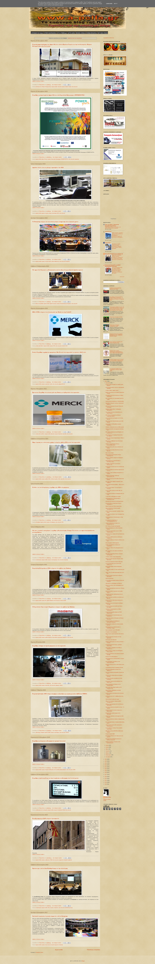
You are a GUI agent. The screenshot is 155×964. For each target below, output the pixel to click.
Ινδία (59, 478)
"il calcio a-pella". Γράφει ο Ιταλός (112, 390)
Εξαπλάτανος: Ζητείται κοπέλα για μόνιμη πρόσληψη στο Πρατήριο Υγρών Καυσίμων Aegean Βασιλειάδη (117, 246)
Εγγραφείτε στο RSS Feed (109, 37)
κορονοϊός (47, 384)
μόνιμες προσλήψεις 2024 (54, 213)
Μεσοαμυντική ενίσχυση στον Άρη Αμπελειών (114, 501)
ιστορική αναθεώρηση (49, 769)
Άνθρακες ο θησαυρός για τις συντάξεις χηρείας (115, 427)
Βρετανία (52, 433)
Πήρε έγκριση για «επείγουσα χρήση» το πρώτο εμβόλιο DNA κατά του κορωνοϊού (56, 442)
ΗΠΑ (54, 345)
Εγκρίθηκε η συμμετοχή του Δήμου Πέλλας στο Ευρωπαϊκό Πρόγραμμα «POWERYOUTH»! (58, 95)
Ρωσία (51, 384)
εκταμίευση (56, 907)
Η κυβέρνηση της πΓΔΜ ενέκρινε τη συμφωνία (45, 818)
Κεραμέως (69, 303)
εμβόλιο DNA (47, 478)
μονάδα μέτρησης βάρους (61, 769)
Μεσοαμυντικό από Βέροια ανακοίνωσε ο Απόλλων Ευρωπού (114, 739)
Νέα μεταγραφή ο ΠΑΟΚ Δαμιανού (112, 542)
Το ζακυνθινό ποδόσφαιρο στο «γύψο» (113, 496)
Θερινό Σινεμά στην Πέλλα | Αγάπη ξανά (113, 506)
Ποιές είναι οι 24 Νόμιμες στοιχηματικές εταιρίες (114, 326)
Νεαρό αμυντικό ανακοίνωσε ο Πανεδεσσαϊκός (115, 401)
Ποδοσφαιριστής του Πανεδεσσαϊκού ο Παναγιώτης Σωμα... (113, 499)
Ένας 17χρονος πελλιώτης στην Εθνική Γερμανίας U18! (116, 342)
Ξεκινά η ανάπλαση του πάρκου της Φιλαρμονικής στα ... (113, 524)
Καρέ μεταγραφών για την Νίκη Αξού (113, 629)
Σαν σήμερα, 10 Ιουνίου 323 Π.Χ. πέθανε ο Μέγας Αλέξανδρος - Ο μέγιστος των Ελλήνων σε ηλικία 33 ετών (117, 298)
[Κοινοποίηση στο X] (67, 85)
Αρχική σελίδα (54, 86)
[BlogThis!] (65, 85)
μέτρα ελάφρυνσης (55, 261)
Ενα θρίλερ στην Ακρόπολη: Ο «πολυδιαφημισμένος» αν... (111, 521)
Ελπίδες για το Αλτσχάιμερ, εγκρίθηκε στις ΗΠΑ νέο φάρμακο (50, 487)
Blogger (83, 960)
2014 (106, 780)
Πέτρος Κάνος (108, 797)
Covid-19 (63, 345)
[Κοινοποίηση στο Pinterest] (70, 85)
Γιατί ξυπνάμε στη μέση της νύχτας (112, 699)
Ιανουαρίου (108, 756)
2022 (106, 764)
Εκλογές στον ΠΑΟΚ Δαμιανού (112, 656)
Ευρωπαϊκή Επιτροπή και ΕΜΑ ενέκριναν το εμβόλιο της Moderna (51, 568)
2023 (106, 763)
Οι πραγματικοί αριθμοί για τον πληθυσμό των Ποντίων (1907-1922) (116, 369)
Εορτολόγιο (113, 218)
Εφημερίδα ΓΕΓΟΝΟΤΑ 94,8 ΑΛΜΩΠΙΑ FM (114, 253)
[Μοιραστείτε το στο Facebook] (68, 85)
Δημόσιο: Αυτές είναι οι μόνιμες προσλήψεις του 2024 (48, 167)
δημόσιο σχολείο (53, 303)
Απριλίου (107, 751)
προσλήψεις (56, 732)
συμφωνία (61, 859)
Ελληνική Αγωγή (63, 303)
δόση (49, 907)
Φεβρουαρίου (108, 754)
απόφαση (42, 732)
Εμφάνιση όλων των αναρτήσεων (75, 38)
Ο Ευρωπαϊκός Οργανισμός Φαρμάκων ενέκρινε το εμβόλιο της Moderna (53, 607)
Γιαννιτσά (59, 86)
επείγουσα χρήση (54, 478)
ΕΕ (45, 600)
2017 (106, 774)
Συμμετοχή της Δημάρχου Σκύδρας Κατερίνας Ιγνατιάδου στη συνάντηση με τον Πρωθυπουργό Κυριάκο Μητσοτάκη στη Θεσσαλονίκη (117, 257)
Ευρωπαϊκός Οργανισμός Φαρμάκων (59, 637)
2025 (106, 759)
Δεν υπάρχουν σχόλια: (56, 84)
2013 (106, 782)
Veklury (61, 685)
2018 (106, 772)
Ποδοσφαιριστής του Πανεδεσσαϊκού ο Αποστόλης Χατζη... (113, 461)
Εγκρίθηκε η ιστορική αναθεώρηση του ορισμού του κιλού (48, 741)
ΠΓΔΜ (51, 859)
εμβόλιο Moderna (50, 600)
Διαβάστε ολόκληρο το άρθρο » (38, 81)
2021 (106, 766)
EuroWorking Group (68, 907)
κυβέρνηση (47, 859)
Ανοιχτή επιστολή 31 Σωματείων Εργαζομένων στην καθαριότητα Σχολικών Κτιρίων (116, 335)
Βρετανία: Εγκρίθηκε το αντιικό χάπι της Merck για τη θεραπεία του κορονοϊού (55, 392)
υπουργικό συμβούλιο (67, 859)
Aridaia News (108, 242)
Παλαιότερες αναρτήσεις (93, 949)
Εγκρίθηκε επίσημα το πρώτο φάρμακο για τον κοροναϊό (48, 646)
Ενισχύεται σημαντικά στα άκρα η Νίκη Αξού (114, 561)
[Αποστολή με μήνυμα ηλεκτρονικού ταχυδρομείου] (64, 85)
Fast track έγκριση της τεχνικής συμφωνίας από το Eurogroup (49, 916)
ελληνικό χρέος (48, 261)
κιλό (55, 769)
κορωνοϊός (62, 478)
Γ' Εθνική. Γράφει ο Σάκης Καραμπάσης (113, 556)
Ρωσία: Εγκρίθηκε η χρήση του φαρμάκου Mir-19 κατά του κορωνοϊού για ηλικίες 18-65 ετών (59, 352)
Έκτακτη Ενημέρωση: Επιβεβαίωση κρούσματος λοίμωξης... (112, 622)
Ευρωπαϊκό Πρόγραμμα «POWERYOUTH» (59, 159)
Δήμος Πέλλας (44, 159)
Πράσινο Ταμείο (68, 86)
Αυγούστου (108, 382)
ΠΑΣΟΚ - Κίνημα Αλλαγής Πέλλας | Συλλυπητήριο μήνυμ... (112, 444)
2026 (106, 381)
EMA (65, 600)
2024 (106, 761)
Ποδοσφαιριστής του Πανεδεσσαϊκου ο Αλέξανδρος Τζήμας (113, 628)
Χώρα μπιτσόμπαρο (109, 578)
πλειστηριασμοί (54, 559)
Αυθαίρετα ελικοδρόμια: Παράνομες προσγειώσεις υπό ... (112, 476)
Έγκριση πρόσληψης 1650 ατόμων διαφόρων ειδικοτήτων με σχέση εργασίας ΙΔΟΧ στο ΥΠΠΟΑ (59, 694)
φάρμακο (57, 685)
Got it (115, 3)
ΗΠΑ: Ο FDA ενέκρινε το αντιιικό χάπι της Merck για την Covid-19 (51, 312)
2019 (106, 770)
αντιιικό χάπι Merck (39, 345)
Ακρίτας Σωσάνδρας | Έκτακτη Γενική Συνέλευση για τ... (113, 742)
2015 (106, 778)
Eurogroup (67, 261)
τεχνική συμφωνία (54, 944)
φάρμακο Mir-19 (62, 384)
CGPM (74, 769)
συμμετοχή (77, 159)
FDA (66, 345)
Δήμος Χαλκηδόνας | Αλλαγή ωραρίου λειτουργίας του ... (113, 509)
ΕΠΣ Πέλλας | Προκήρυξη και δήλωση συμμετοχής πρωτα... (113, 416)
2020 (106, 768)
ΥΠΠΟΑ (67, 732)
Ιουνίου (107, 747)
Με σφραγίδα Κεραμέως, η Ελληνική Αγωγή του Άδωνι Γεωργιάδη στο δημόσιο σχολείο (57, 270)
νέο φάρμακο (52, 522)
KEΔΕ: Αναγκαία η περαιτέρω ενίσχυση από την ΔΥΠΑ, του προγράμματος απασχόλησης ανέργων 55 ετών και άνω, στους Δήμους (117, 235)
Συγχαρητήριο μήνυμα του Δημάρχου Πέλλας (114, 667)
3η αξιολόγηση (38, 907)
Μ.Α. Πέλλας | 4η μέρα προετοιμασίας (113, 526)
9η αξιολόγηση (38, 559)
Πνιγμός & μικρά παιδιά (110, 733)
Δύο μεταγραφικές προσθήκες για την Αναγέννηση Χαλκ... (113, 662)
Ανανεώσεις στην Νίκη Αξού (111, 639)
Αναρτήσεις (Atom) (39, 952)
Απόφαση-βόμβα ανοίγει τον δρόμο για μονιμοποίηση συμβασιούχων (117, 360)
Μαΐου (107, 749)
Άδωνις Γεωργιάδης (39, 303)
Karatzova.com (108, 231)
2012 (106, 784)
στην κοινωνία (74, 86)
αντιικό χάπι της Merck (40, 433)
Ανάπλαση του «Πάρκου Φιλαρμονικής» (43, 86)
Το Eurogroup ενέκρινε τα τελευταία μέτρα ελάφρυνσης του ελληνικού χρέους (55, 221)
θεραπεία (60, 433)
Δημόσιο (43, 213)
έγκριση (63, 86)
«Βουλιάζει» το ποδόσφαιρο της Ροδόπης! (114, 583)
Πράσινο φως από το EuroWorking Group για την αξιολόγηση (49, 868)
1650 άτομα (38, 732)
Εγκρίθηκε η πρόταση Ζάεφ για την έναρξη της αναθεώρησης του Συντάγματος (55, 778)
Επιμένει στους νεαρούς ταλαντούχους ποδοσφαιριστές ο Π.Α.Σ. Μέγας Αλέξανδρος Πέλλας (116, 351)
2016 (106, 776)
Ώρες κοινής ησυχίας (110, 452)
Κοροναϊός (47, 685)
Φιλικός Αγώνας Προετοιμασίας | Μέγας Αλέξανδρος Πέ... (113, 455)
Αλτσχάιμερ (38, 522)
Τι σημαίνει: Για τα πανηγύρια (111, 631)
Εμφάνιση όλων (122, 276)
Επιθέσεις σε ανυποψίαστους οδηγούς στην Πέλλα (115, 288)
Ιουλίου (107, 745)
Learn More (109, 3)
